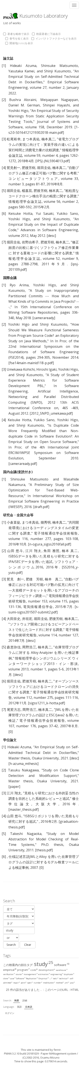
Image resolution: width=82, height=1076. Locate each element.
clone (6, 978)
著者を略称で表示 (18, 34)
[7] (4, 242)
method (60, 983)
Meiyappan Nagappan (59, 99)
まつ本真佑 (31, 139)
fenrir (57, 1050)
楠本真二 (48, 139)
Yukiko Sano (67, 213)
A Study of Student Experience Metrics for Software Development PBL (43, 380)
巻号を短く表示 (19, 38)
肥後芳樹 (28, 167)
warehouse (61, 970)
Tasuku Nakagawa (23, 770)
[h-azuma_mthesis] (23, 763)
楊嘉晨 (27, 190)
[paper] (14, 786)
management (30, 974)
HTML (74, 990)
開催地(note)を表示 (21, 43)
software (61, 965)
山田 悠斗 (15, 550)
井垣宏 (27, 618)
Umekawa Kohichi (21, 369)
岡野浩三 (29, 647)
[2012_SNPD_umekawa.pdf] (51, 413)
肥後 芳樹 (34, 579)
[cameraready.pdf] (22, 463)
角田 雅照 (52, 550)
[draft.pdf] (41, 506)
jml (67, 983)
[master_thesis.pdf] (23, 809)
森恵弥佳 (14, 647)
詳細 (24, 1000)
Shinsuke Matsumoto (59, 65)
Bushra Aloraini (22, 99)
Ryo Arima (19, 285)
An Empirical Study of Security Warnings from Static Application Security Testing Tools (43, 116)
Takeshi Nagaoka (25, 833)
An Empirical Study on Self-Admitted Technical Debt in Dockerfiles (43, 76)
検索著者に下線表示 (48, 34)
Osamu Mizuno (50, 1057)
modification (49, 983)
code (34, 969)
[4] (4, 167)
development (46, 970)
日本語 (28, 1006)
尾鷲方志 (14, 709)
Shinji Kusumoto (57, 71)
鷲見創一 (13, 167)
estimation (44, 974)
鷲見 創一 (15, 579)
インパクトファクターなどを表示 (56, 38)
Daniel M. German (24, 105)
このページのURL (56, 990)
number (38, 983)
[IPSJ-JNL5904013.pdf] (52, 161)
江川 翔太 (33, 550)
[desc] (51, 235)
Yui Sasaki (44, 213)
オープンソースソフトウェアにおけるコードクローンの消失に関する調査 (43, 686)
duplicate (69, 974)
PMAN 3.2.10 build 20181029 (21, 1053)
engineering (57, 974)
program (23, 970)
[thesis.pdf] (44, 850)
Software (20, 978)
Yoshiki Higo (18, 110)
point (23, 983)
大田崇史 (13, 618)
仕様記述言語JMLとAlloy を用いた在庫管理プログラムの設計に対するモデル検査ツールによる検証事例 (43, 862)
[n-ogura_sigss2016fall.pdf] (49, 544)
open (30, 983)
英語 (19, 1006)
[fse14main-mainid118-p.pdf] (31, 363)
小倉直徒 (13, 522)
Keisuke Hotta (20, 213)
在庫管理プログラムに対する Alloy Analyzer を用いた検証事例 (43, 652)
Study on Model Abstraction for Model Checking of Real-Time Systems (43, 839)
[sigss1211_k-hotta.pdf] (46, 703)
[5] (4, 190)
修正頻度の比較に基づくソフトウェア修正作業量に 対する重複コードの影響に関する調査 (43, 247)
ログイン (9, 1013)
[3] (4, 139)
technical (64, 978)
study (43, 963)
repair (16, 983)
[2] (4, 99)
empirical (9, 970)
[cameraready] (43, 318)
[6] (4, 213)
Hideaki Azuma (23, 65)
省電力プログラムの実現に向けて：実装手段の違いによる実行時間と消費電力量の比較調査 (43, 144)
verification (9, 974)
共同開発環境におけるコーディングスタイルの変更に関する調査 (43, 528)
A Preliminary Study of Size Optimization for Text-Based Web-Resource (43, 490)
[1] (4, 65)
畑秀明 (46, 522)
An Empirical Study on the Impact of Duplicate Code (43, 224)
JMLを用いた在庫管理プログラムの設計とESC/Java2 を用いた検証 (43, 715)
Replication (32, 978)
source (19, 974)
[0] (10, 731)
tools (55, 978)
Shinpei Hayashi (56, 105)
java (72, 983)
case (12, 978)
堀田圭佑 (43, 167)
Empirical (43, 978)
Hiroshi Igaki (46, 369)
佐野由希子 (30, 242)
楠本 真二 (70, 550)
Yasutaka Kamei (21, 71)
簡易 (16, 1000)
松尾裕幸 (14, 139)
